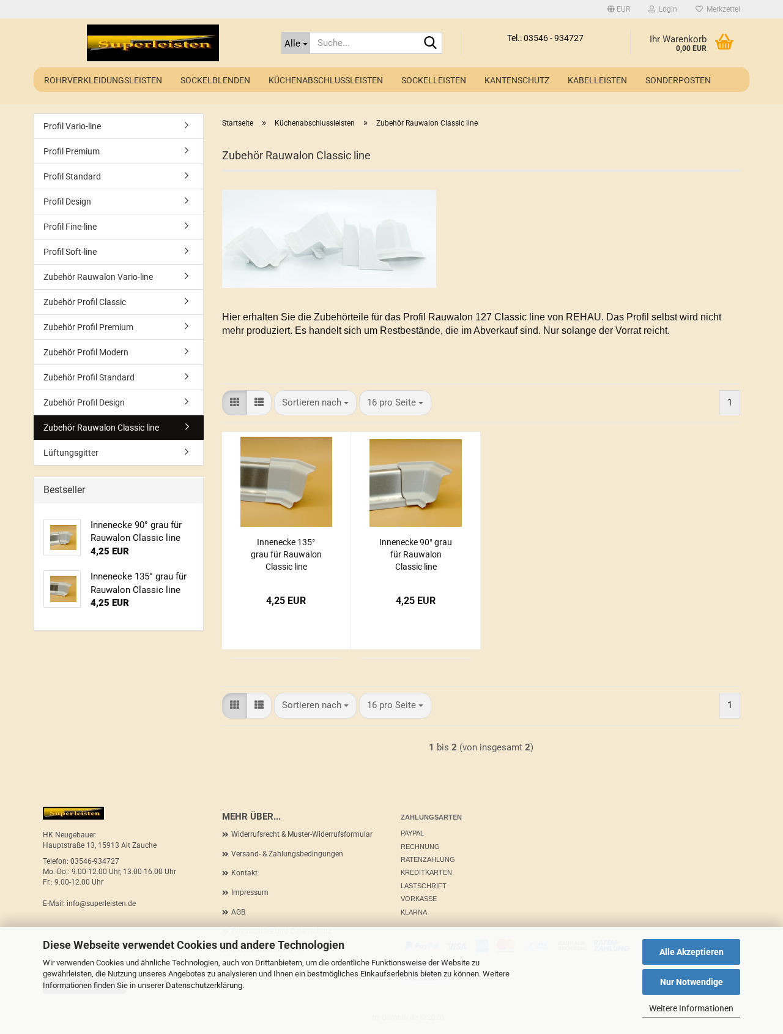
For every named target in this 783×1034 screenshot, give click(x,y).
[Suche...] (430, 43)
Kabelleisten (597, 80)
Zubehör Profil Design (84, 402)
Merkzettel (721, 9)
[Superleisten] (153, 42)
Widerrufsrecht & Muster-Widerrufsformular (302, 834)
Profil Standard (72, 176)
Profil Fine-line (70, 227)
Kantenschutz (516, 80)
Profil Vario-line (72, 126)
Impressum (250, 892)
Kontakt (244, 873)
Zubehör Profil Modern (85, 352)
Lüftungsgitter (70, 453)
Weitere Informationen (691, 1008)
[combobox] (315, 402)
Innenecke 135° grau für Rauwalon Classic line (286, 554)
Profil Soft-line (70, 252)
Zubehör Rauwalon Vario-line (98, 277)
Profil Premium (71, 151)
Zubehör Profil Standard (89, 377)
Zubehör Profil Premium (88, 327)
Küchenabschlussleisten (326, 80)
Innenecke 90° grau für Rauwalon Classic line (415, 554)
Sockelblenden (215, 80)
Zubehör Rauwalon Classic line (101, 427)
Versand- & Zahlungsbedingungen (287, 854)
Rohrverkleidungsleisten (103, 80)
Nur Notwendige (691, 982)
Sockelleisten (433, 80)
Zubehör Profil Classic (84, 302)
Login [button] (666, 9)
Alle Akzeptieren (691, 952)
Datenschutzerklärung (204, 985)
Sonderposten (678, 80)
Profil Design (67, 201)
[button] (618, 9)
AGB (238, 912)
